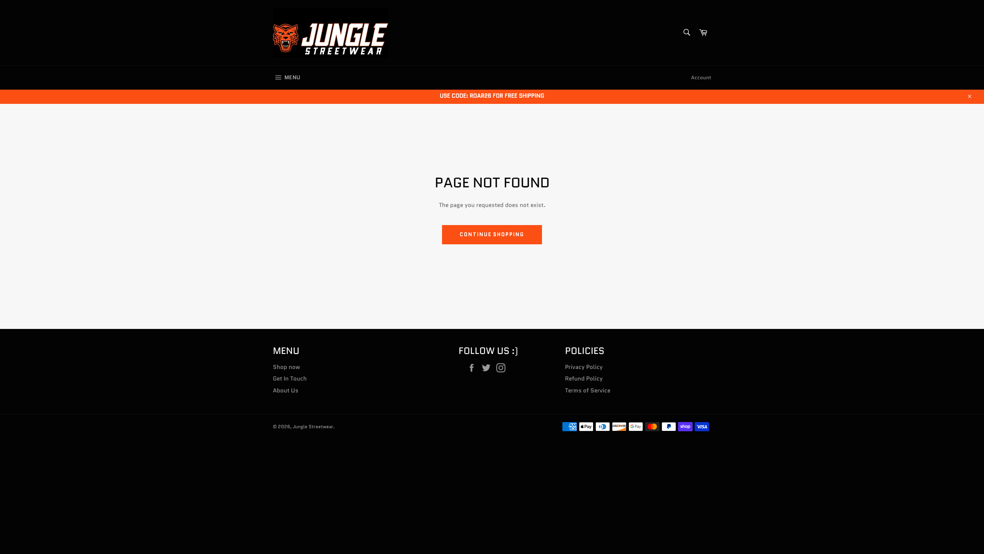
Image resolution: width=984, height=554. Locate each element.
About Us (285, 390)
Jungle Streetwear (313, 426)
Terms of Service (587, 390)
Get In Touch (290, 378)
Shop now (286, 367)
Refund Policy (584, 378)
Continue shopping (492, 234)
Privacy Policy (584, 367)
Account (701, 77)
